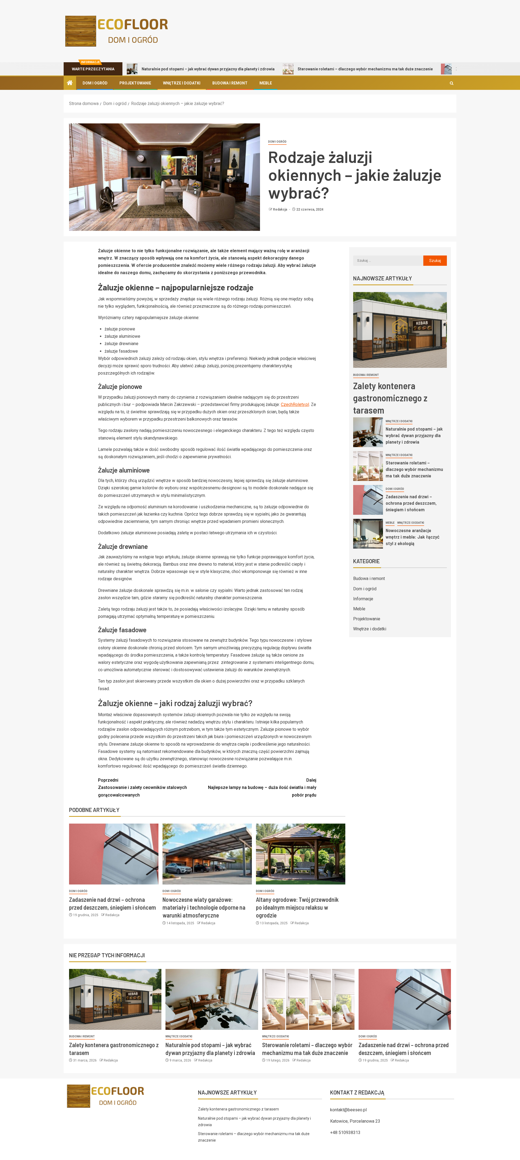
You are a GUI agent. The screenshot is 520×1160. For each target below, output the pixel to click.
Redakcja (280, 209)
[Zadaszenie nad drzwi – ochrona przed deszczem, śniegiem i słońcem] (113, 854)
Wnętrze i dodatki (181, 83)
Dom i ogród (95, 83)
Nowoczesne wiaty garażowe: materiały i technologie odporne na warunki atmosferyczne (203, 907)
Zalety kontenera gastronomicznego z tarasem (390, 397)
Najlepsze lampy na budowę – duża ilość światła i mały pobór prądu (262, 787)
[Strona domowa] (70, 83)
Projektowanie (135, 83)
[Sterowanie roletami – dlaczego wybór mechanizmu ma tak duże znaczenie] (368, 466)
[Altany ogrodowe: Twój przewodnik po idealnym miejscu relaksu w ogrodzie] (300, 854)
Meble (265, 83)
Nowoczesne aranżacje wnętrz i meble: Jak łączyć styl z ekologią (413, 536)
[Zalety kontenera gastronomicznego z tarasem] (400, 330)
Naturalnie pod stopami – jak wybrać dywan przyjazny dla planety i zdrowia (165, 69)
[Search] (451, 83)
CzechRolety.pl (295, 404)
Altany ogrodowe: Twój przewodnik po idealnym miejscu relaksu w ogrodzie (297, 907)
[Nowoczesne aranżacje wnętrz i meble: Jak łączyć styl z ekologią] (368, 534)
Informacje (363, 598)
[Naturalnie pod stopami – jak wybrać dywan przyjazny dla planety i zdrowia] (368, 432)
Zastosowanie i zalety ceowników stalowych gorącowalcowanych (142, 787)
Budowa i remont (230, 83)
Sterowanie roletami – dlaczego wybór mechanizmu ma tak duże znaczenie (322, 69)
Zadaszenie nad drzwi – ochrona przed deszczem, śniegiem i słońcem (411, 502)
